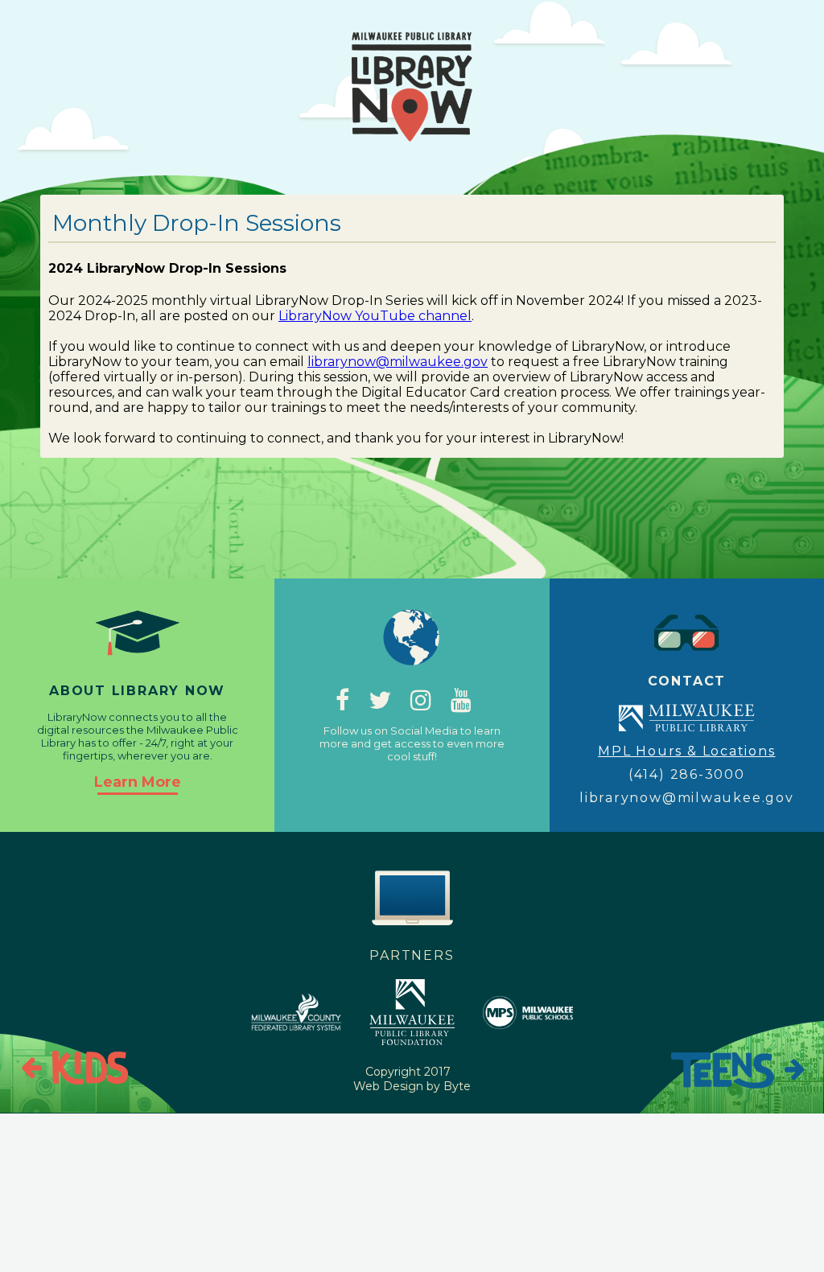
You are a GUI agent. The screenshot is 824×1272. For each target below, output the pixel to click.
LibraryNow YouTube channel (375, 315)
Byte (457, 1086)
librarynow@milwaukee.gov (397, 361)
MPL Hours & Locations (686, 751)
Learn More (137, 782)
